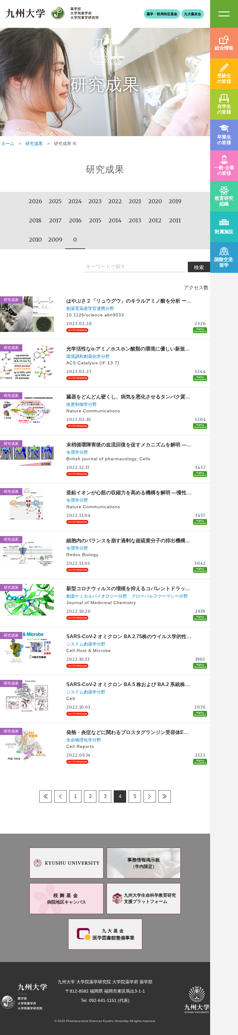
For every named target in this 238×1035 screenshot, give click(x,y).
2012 (154, 220)
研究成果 (34, 143)
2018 (35, 220)
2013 (135, 220)
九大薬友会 (192, 14)
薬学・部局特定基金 (162, 14)
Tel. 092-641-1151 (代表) (105, 1000)
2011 (175, 220)
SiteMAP (224, 14)
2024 (75, 201)
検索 (199, 267)
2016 (75, 220)
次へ (149, 796)
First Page (45, 796)
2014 (114, 220)
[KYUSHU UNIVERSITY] (66, 863)
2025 (55, 201)
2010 (35, 239)
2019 (175, 201)
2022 (115, 201)
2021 (135, 201)
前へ (60, 796)
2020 (155, 201)
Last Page (164, 796)
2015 (95, 220)
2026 (35, 201)
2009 (55, 239)
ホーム (7, 143)
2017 (55, 220)
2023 (95, 201)
